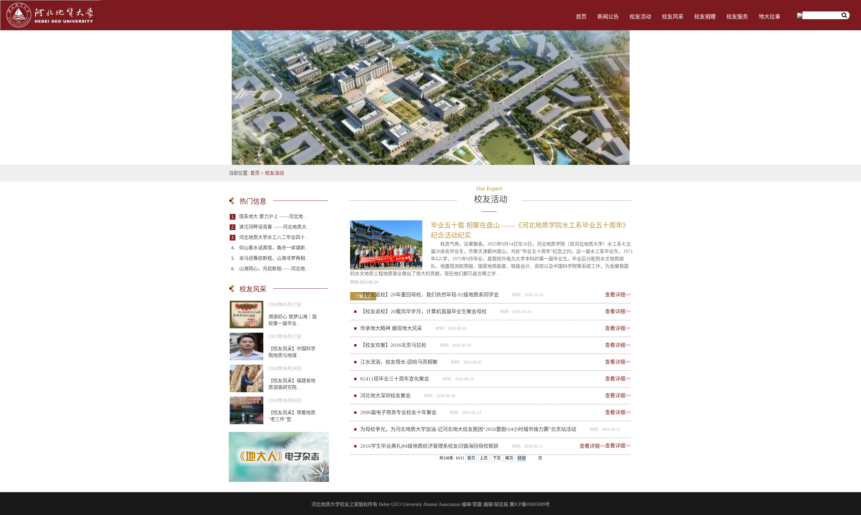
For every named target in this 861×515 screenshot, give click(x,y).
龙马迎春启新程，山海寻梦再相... (274, 258)
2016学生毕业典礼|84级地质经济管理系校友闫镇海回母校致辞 (429, 446)
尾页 (509, 458)
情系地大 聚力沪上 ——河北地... (273, 216)
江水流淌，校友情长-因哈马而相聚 (399, 362)
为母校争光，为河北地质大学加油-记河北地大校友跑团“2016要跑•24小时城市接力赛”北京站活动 (468, 429)
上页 (484, 458)
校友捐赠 (705, 17)
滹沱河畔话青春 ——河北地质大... (274, 226)
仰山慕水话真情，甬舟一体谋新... (274, 247)
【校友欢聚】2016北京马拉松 (393, 345)
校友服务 (737, 17)
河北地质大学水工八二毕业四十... (274, 237)
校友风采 (672, 17)
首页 (581, 17)
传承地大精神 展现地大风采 (391, 328)
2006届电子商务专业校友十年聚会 (398, 412)
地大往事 (769, 17)
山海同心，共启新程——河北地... (274, 268)
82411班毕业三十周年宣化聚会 (394, 378)
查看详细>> (618, 294)
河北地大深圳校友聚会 (385, 395)
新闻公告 (608, 17)
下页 (497, 458)
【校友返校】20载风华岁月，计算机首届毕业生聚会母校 (423, 311)
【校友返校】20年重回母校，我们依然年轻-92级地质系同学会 (429, 294)
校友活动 (640, 17)
